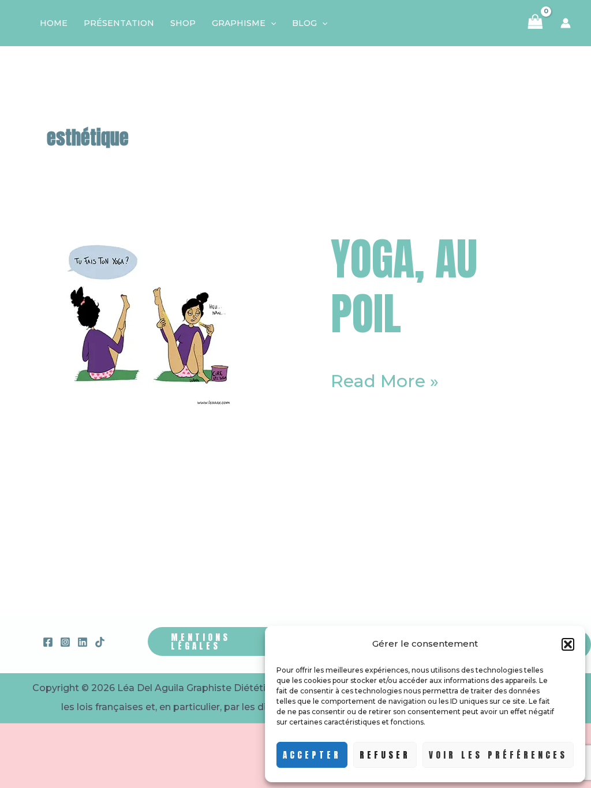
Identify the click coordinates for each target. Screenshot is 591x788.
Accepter (312, 754)
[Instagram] (65, 642)
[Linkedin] (82, 642)
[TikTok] (100, 642)
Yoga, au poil (404, 286)
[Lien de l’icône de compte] (565, 23)
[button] (568, 644)
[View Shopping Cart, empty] (535, 23)
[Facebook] (48, 642)
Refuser (385, 754)
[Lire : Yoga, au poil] (146, 319)
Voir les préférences (498, 754)
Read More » (385, 381)
